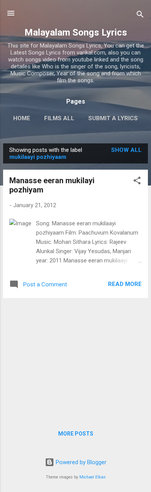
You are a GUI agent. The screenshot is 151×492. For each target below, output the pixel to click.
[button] (137, 182)
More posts (75, 434)
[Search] (140, 15)
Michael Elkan (92, 477)
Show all (126, 149)
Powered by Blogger (80, 462)
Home (21, 118)
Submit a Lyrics (113, 118)
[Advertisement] (75, 358)
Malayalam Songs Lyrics (75, 32)
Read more (125, 284)
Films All (59, 118)
